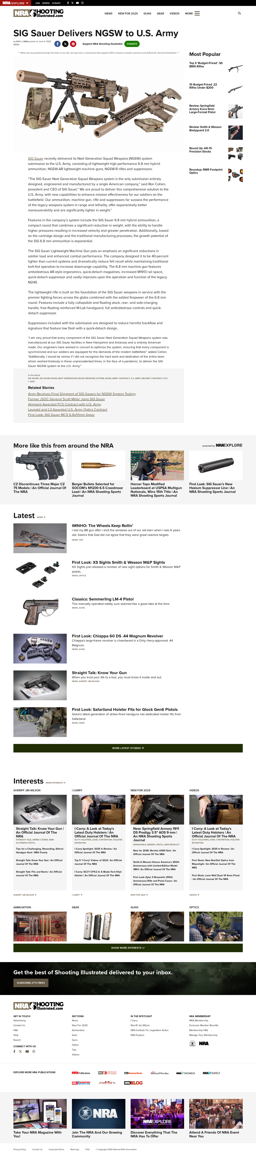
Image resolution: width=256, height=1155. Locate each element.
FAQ (15, 1030)
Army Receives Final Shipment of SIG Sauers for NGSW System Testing (81, 393)
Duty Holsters (83, 839)
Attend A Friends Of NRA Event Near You (214, 1134)
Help (15, 1035)
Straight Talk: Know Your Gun (99, 673)
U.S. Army (136, 378)
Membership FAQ (198, 1030)
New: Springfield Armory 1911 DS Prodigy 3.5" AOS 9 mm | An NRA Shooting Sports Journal (156, 834)
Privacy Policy (19, 1149)
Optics (82, 575)
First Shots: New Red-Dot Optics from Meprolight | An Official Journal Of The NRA (213, 864)
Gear (160, 13)
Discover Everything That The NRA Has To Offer (154, 1134)
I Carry (77, 790)
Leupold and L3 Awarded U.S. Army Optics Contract (67, 409)
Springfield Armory (144, 844)
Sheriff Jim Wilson (89, 681)
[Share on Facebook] (57, 42)
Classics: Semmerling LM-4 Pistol (103, 599)
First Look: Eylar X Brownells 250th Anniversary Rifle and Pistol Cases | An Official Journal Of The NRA (155, 880)
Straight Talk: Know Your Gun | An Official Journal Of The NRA (40, 832)
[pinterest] (73, 42)
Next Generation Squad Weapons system (81, 378)
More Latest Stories (142, 748)
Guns (147, 13)
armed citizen (40, 839)
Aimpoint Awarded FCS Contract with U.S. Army (64, 404)
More (40, 517)
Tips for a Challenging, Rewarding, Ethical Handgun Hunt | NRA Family (39, 850)
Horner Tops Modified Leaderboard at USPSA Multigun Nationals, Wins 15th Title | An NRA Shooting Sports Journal (156, 489)
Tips (81, 539)
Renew (46, 3)
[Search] (239, 13)
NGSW (108, 378)
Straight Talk (23, 839)
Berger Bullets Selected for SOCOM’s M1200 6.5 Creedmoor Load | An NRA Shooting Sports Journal (97, 489)
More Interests (54, 782)
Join (37, 3)
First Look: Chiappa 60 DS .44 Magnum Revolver (117, 636)
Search (17, 1040)
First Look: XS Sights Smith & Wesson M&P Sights (118, 562)
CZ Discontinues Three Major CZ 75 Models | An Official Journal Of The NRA (39, 487)
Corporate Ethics (56, 1149)
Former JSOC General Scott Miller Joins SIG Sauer (66, 399)
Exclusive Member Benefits (204, 1025)
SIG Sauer (35, 158)
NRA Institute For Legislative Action (150, 1030)
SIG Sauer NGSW (48, 378)
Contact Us (19, 1025)
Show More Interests (146, 948)
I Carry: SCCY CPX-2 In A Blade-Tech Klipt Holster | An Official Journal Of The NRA (98, 873)
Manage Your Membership (203, 1035)
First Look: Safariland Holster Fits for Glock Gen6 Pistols (125, 709)
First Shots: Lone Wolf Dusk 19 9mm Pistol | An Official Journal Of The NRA (216, 877)
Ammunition (22, 907)
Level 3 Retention (102, 839)
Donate (56, 3)
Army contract (121, 378)
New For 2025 (128, 13)
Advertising (19, 1020)
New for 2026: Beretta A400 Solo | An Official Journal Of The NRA (154, 852)
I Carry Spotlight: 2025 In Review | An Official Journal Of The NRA (96, 850)
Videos (175, 13)
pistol (160, 844)
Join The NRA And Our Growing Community (97, 1134)
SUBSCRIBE (31, 983)
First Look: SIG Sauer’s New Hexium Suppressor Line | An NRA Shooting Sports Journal (212, 487)
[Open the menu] (197, 13)
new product (172, 844)
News (109, 13)
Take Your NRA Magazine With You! (37, 1134)
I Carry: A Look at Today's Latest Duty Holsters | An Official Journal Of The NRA (96, 832)
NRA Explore (137, 1035)
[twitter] (65, 42)
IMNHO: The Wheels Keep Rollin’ (102, 525)
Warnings (74, 1149)
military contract (152, 378)
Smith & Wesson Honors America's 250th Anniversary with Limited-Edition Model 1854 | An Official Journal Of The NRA (156, 865)
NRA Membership (198, 1020)
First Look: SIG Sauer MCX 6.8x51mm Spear (61, 414)
